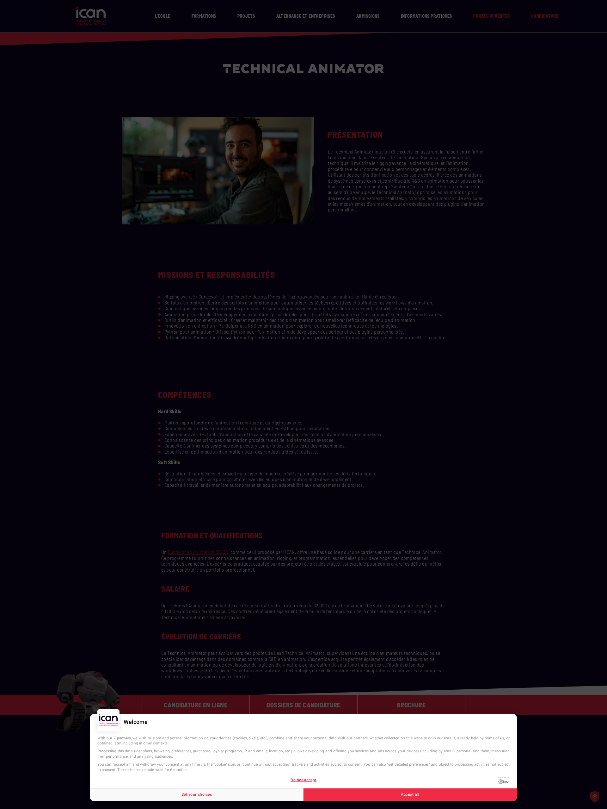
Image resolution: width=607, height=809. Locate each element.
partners (124, 738)
